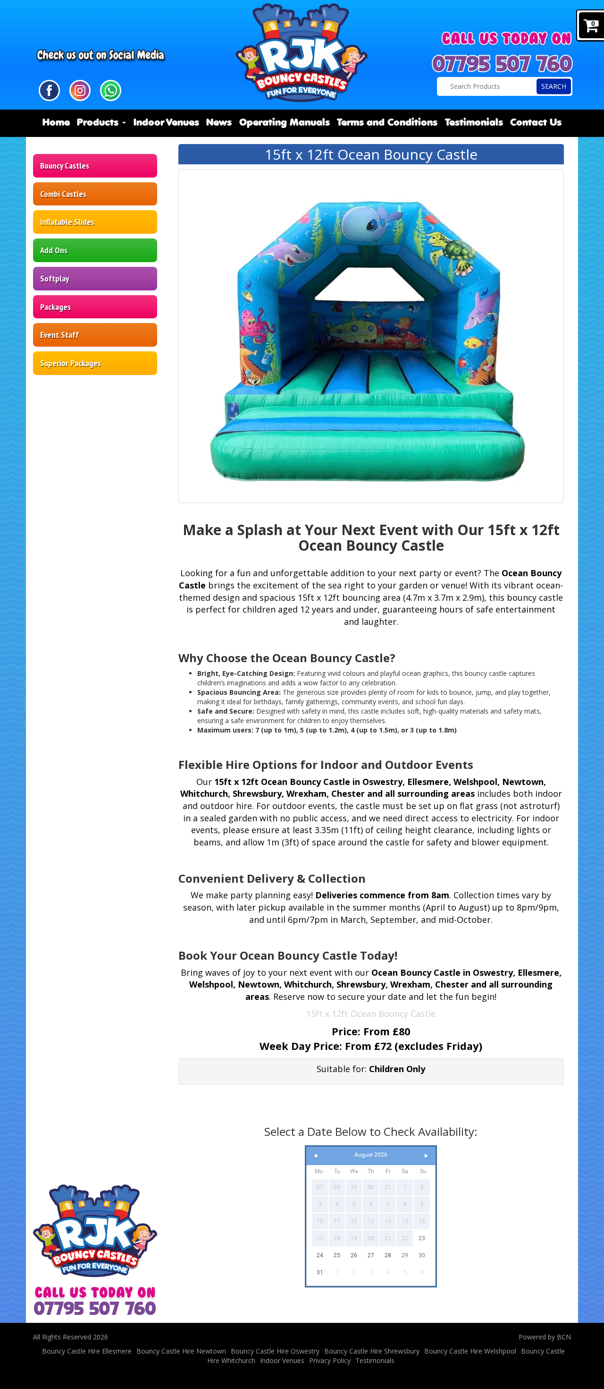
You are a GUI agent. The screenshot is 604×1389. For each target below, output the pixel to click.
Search (553, 86)
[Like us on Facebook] (49, 89)
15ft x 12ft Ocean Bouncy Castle (371, 1013)
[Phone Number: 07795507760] (502, 63)
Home (56, 123)
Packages (55, 306)
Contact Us (536, 123)
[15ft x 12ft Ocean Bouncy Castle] (371, 336)
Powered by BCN (545, 1336)
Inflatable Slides (67, 221)
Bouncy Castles (64, 165)
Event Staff (59, 334)
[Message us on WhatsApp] (110, 89)
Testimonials (474, 123)
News (219, 123)
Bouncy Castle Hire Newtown (181, 1350)
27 (371, 1255)
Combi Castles (63, 193)
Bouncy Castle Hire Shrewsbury (371, 1350)
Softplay (54, 278)
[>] (426, 1156)
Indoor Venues (166, 123)
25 (337, 1255)
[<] (316, 1156)
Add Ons (53, 250)
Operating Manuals (284, 123)
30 (422, 1255)
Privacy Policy (330, 1360)
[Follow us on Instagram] (80, 89)
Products (99, 123)
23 (422, 1238)
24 (320, 1255)
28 (388, 1255)
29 (405, 1255)
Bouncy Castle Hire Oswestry (275, 1350)
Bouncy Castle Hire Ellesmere (87, 1350)
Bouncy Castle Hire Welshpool (470, 1350)
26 (354, 1255)
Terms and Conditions (387, 123)
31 (320, 1272)
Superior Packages (70, 363)
